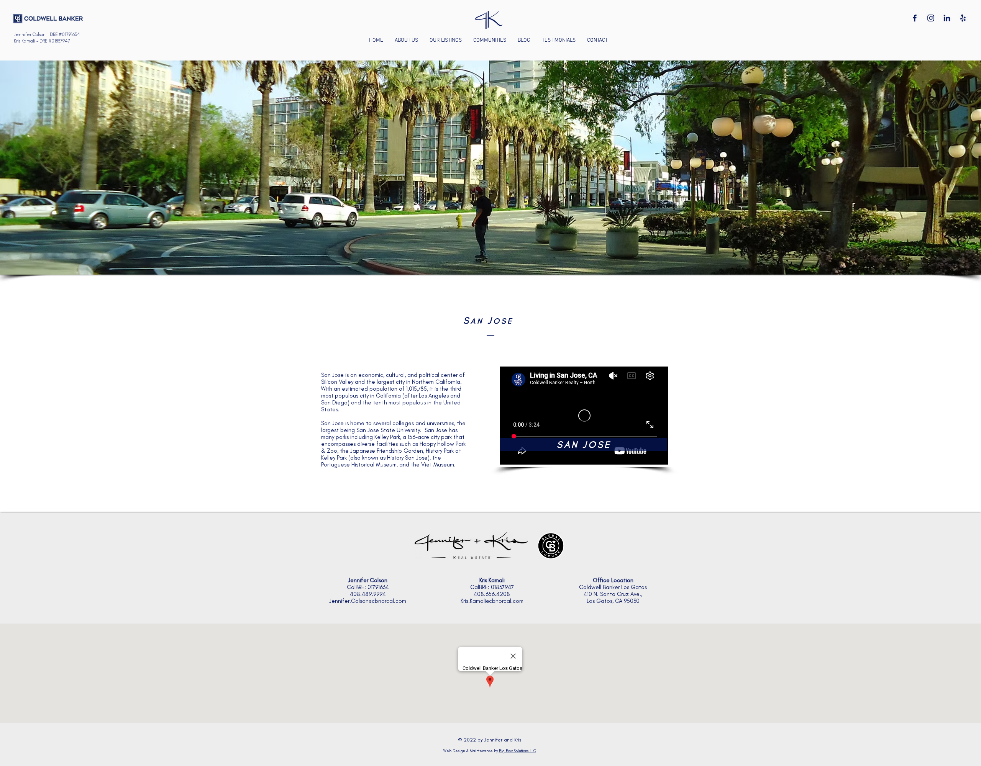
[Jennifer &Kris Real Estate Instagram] (930, 18)
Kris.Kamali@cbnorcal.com (492, 600)
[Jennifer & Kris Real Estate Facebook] (914, 18)
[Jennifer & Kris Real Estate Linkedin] (946, 18)
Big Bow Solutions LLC (517, 750)
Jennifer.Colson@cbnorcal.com (367, 600)
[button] (490, 40)
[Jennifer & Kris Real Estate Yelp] (963, 18)
